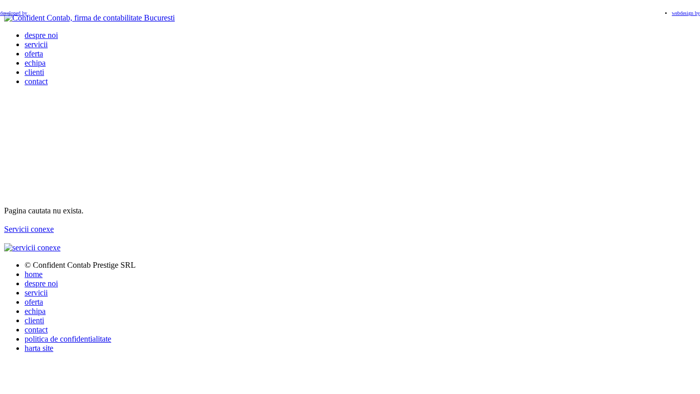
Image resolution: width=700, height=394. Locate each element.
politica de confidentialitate (68, 338)
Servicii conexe (29, 229)
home (34, 274)
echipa (35, 62)
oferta (34, 53)
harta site (39, 348)
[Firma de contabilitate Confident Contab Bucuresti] (89, 17)
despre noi (41, 35)
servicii (36, 44)
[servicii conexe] (32, 247)
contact (36, 81)
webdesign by (686, 13)
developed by (13, 13)
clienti (34, 72)
